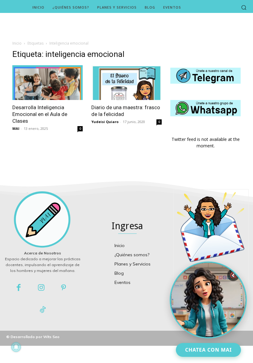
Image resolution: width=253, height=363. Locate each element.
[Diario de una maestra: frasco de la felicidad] (126, 82)
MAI (15, 128)
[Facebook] (19, 288)
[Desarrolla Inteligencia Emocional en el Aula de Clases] (47, 82)
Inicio (17, 43)
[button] (243, 7)
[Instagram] (41, 288)
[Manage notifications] (16, 347)
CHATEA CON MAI (208, 349)
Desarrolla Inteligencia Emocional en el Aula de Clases (39, 114)
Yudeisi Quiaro (104, 121)
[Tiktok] (42, 310)
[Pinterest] (63, 288)
